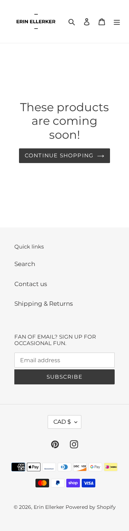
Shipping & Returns (43, 303)
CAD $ (62, 421)
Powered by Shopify (91, 507)
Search (24, 263)
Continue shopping (59, 155)
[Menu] (116, 21)
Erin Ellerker (49, 507)
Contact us (30, 283)
